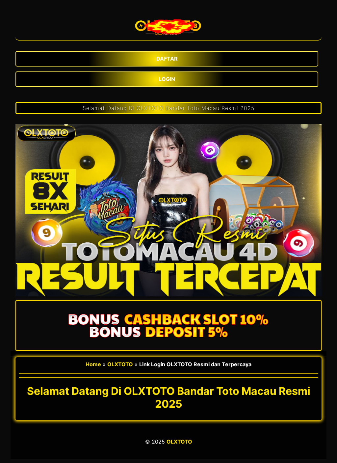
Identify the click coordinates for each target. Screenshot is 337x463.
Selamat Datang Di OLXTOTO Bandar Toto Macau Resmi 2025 (168, 108)
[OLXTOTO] (168, 25)
